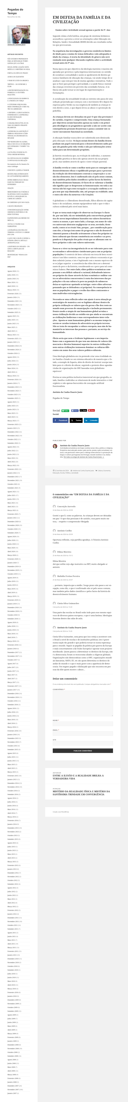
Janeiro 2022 (12, 473)
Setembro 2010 (13, 970)
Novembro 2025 (13, 305)
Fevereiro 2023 (13, 424)
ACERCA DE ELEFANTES (16, 77)
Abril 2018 (11, 637)
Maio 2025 (11, 327)
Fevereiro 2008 (13, 1078)
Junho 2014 (12, 806)
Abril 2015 (11, 768)
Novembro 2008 (13, 1049)
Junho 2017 (12, 671)
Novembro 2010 (13, 962)
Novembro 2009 (13, 1004)
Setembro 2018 (13, 619)
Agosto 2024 (12, 357)
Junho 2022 (12, 454)
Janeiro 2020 (12, 563)
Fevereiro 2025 (13, 338)
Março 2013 (12, 862)
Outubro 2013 (13, 835)
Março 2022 (12, 465)
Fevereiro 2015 (13, 776)
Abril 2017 (11, 679)
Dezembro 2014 (13, 783)
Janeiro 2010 (12, 996)
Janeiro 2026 (12, 297)
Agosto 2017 (12, 664)
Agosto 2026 (12, 271)
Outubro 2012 (13, 880)
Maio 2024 (11, 368)
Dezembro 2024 (13, 346)
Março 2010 (12, 989)
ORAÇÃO (11, 188)
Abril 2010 (11, 985)
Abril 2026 (11, 286)
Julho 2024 (11, 361)
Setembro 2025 (13, 312)
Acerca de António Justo (16, 45)
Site (54, 740)
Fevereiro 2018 (13, 645)
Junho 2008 (12, 1063)
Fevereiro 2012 (13, 910)
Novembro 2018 (13, 611)
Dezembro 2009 (13, 1000)
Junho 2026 (12, 279)
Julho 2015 (11, 757)
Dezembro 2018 (13, 607)
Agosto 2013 (12, 843)
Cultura (100, 471)
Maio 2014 (11, 809)
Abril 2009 (11, 1030)
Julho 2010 (11, 974)
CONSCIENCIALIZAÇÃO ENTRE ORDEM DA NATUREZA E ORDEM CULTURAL (18, 212)
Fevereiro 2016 (13, 731)
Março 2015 (12, 772)
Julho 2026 (11, 275)
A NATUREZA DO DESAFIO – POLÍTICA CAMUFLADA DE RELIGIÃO (19, 248)
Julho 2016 (11, 712)
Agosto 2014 (12, 798)
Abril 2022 (11, 462)
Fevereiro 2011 (13, 951)
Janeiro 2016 (12, 735)
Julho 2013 (11, 847)
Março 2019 (12, 596)
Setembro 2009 (13, 1011)
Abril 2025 (11, 331)
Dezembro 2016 (13, 693)
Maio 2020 (11, 548)
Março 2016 (12, 727)
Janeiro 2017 (12, 690)
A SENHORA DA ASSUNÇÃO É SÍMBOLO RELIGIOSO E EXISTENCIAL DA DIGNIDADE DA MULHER (18, 134)
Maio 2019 (11, 589)
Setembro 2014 (13, 794)
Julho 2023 (11, 406)
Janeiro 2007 (12, 1093)
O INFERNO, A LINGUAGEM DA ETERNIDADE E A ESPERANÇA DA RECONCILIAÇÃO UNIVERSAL (18, 115)
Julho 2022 (11, 451)
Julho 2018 (11, 626)
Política (68, 473)
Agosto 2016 (12, 708)
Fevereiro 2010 (13, 992)
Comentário (59, 689)
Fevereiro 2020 (13, 559)
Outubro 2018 (13, 615)
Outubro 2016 (13, 701)
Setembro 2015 (13, 749)
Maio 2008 (11, 1067)
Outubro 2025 (13, 309)
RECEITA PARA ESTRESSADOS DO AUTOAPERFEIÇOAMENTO (18, 175)
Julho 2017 (11, 667)
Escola (62, 473)
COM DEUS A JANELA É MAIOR (18, 170)
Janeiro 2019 (12, 604)
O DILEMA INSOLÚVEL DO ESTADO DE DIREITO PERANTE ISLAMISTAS (18, 125)
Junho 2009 (12, 1022)
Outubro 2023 (13, 394)
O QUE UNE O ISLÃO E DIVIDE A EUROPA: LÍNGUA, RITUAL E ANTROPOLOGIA (19, 240)
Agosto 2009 (12, 1015)
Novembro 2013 (13, 832)
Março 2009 (12, 1034)
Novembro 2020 (13, 525)
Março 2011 (12, 947)
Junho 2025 (12, 323)
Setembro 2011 (13, 929)
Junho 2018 (12, 630)
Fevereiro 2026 (13, 294)
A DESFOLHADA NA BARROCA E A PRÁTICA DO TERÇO (18, 99)
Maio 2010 (11, 981)
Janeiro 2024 (12, 383)
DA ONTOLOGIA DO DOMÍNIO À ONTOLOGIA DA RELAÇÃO (18, 159)
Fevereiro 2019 (13, 600)
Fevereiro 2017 (13, 686)
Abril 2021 (11, 507)
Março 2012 (12, 906)
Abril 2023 (11, 417)
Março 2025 (12, 335)
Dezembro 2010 (13, 959)
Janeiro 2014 (12, 824)
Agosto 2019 (12, 578)
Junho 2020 (12, 544)
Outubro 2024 (13, 353)
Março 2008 (12, 1075)
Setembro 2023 (13, 398)
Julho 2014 (11, 802)
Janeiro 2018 (12, 649)
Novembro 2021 (13, 480)
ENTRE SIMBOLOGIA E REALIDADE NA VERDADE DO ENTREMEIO (18, 182)
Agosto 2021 (12, 492)
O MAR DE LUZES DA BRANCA (18, 80)
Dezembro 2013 (13, 828)
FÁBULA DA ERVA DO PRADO (18, 73)
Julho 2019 (11, 581)
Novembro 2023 (13, 391)
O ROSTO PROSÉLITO (15, 206)
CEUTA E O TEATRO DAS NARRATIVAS (16, 225)
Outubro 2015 (13, 746)
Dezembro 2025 (13, 301)
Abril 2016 (11, 723)
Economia (107, 471)
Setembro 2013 (13, 839)
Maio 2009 (11, 1026)
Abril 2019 (11, 592)
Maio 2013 (11, 854)
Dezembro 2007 (13, 1086)
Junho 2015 (12, 761)
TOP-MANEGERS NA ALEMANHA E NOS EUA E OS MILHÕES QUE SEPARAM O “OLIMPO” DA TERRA (19, 145)
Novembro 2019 (13, 570)
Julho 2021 (11, 495)
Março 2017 (12, 682)
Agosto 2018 (12, 622)
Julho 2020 (11, 540)
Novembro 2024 (13, 350)
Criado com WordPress (61, 812)
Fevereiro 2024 (13, 379)
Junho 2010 (12, 977)
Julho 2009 (11, 1019)
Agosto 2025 (12, 316)
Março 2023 (12, 421)
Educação (56, 473)
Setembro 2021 (13, 488)
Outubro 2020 (13, 529)
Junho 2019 (12, 585)
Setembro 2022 (13, 443)
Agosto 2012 (12, 888)
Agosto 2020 (12, 536)
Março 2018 (12, 641)
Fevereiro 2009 (13, 1037)
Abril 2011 (11, 944)
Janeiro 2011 (12, 955)
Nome (56, 720)
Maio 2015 (11, 764)
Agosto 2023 (12, 402)
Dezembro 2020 (13, 522)
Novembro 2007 (13, 1090)
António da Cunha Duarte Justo (83, 471)
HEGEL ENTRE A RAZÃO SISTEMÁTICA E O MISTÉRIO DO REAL (19, 68)
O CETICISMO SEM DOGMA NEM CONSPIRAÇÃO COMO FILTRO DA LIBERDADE (19, 106)
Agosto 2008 (12, 1060)
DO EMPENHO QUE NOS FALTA (18, 202)
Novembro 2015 (13, 742)
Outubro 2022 (13, 439)
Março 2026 (12, 290)
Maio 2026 (11, 282)
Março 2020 (12, 555)
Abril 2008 (11, 1071)
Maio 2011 (11, 940)
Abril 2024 (11, 372)
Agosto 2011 (12, 933)
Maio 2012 (11, 899)
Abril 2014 (11, 813)
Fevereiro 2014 (13, 820)
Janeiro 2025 (12, 342)
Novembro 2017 (13, 656)
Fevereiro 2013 (13, 865)
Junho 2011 (12, 936)
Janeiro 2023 (12, 428)
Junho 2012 (12, 895)
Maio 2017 (11, 675)
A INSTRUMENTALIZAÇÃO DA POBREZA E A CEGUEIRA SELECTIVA (18, 92)
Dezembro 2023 (13, 387)
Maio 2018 (11, 634)
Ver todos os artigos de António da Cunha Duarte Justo (83, 457)
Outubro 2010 (13, 966)
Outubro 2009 (13, 1007)
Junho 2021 (12, 499)
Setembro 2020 (13, 533)
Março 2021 (12, 510)
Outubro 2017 (13, 660)
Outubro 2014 (13, 791)
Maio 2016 (11, 720)
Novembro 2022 (13, 436)
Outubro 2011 (13, 925)
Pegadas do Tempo (15, 11)
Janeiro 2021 (12, 518)
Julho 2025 (11, 320)
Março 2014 (12, 817)
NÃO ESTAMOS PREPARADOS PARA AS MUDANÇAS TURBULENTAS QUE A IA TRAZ (18, 61)
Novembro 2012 (13, 877)
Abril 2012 (11, 903)
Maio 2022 (11, 458)
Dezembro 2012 (13, 873)
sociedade (74, 473)
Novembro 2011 (13, 921)
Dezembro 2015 (13, 738)
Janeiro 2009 (12, 1041)
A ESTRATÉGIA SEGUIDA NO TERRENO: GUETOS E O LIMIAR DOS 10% (19, 232)
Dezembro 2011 (13, 918)
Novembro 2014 (13, 787)
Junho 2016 (12, 716)
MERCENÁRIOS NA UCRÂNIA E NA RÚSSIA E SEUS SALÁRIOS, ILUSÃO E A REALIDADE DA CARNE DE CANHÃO (18, 195)
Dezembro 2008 (13, 1045)
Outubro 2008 (13, 1052)
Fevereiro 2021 (13, 514)
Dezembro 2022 (13, 432)
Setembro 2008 (13, 1056)
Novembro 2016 (13, 697)
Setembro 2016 (13, 705)
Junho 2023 (12, 409)
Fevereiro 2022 (13, 469)
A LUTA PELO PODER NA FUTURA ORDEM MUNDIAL (18, 153)
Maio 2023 (11, 413)
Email (56, 730)
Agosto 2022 (12, 447)
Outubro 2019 (13, 574)
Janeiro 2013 (12, 869)
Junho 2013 (12, 850)
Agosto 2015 (12, 753)
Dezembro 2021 (13, 477)
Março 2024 (12, 376)
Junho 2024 (12, 365)
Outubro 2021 (13, 484)
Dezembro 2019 (13, 566)
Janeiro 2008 (12, 1082)
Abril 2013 (11, 858)
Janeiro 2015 (12, 779)
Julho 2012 (11, 892)
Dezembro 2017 (13, 652)
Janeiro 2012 (12, 914)
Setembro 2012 (13, 884)
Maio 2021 (11, 503)
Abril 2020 (11, 551)
